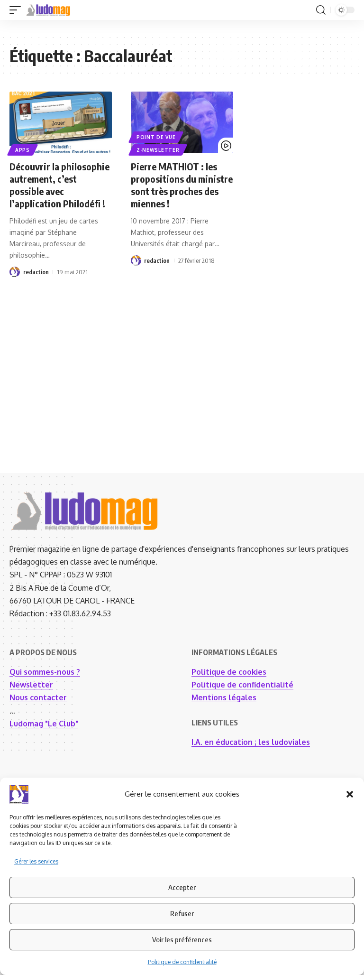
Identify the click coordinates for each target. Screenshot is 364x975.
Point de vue (155, 137)
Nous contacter (38, 697)
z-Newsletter (157, 150)
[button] (350, 794)
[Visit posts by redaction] (14, 272)
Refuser (182, 913)
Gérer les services (36, 861)
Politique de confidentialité (182, 962)
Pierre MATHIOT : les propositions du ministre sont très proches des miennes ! (182, 184)
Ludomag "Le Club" (43, 723)
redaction (36, 272)
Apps (22, 150)
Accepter (182, 887)
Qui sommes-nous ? (44, 672)
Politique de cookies (228, 672)
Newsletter (31, 684)
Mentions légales (223, 697)
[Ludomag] (48, 10)
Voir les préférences (182, 939)
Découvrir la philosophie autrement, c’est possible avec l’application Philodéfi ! (59, 184)
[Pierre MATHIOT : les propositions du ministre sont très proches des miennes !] (182, 122)
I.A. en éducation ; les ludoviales (250, 742)
